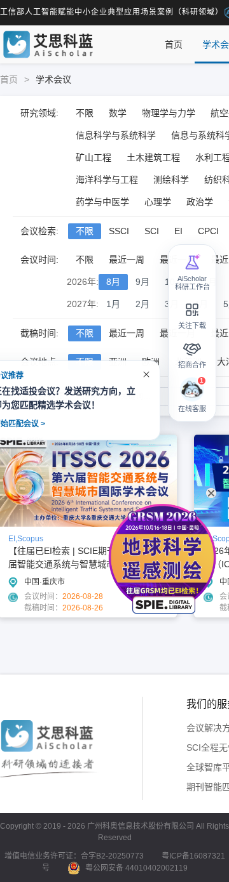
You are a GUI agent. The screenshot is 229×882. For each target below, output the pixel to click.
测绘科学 (171, 179)
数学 (118, 113)
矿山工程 (93, 157)
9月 (142, 282)
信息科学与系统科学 (116, 135)
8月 (113, 282)
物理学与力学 (168, 113)
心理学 (157, 202)
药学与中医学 (102, 202)
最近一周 (126, 259)
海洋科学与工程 (107, 179)
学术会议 (53, 79)
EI (178, 231)
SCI (151, 231)
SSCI (119, 231)
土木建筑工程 (153, 157)
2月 (142, 304)
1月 (113, 304)
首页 (174, 44)
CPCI (208, 231)
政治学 (199, 202)
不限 (85, 113)
